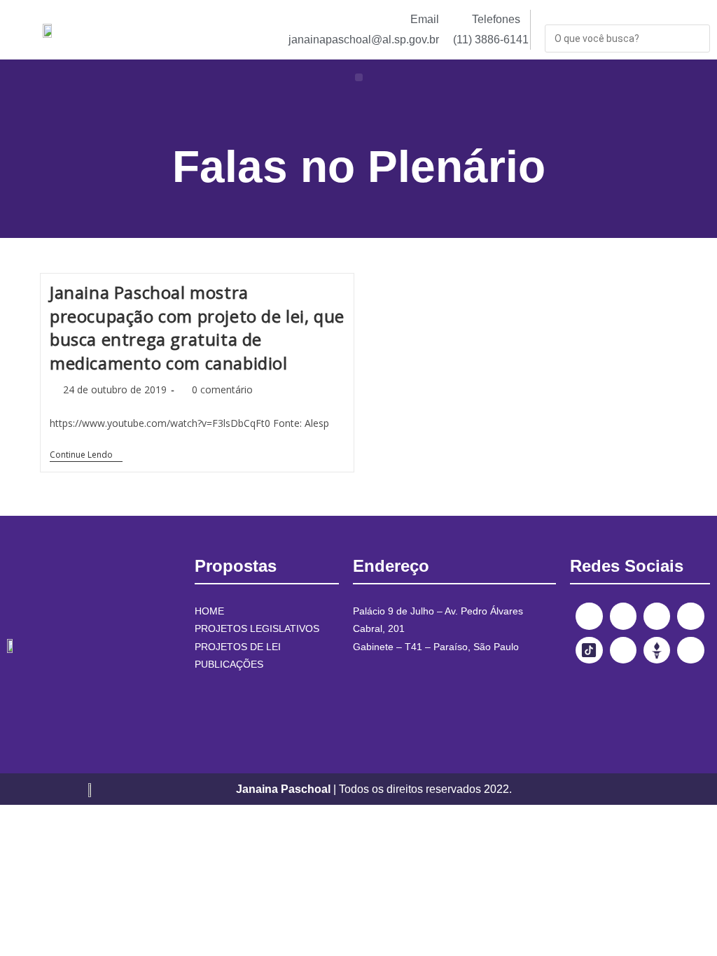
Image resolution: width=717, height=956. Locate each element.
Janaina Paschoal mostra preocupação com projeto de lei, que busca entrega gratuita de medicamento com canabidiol (197, 327)
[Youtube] (690, 616)
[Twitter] (656, 616)
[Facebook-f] (589, 616)
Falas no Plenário (358, 166)
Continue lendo (86, 455)
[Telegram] (623, 650)
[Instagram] (623, 616)
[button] (359, 77)
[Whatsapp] (690, 650)
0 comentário (222, 389)
